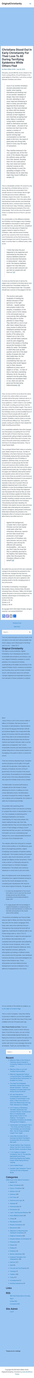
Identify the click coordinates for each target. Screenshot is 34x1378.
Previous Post (17, 623)
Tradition (12, 1274)
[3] (19, 385)
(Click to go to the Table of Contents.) (17, 1180)
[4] (13, 560)
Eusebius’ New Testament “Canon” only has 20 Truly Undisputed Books (20, 1170)
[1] (13, 177)
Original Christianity (16, 1236)
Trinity (12, 1277)
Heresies (12, 1203)
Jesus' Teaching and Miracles (19, 1212)
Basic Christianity (15, 1185)
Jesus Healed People (16, 1165)
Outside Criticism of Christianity (19, 1239)
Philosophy (13, 1242)
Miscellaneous (14, 1222)
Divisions (13, 1194)
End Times (13, 1197)
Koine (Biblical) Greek (16, 1215)
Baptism (12, 1182)
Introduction (13, 1209)
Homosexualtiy (14, 1206)
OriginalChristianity (12, 3)
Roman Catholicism (16, 1254)
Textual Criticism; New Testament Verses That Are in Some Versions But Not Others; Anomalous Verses (20, 1147)
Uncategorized (14, 1280)
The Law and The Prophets (18, 1268)
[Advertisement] (17, 25)
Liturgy (12, 1218)
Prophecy (13, 1251)
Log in (12, 1311)
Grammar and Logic (16, 1200)
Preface (12, 1248)
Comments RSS (15, 1304)
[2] (14, 272)
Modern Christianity (16, 1225)
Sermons (13, 1262)
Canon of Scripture (16, 1188)
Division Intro (14, 1191)
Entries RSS (13, 1301)
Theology (13, 1271)
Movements (13, 1228)
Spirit (11, 1265)
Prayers (12, 1245)
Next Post (17, 626)
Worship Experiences (16, 1283)
